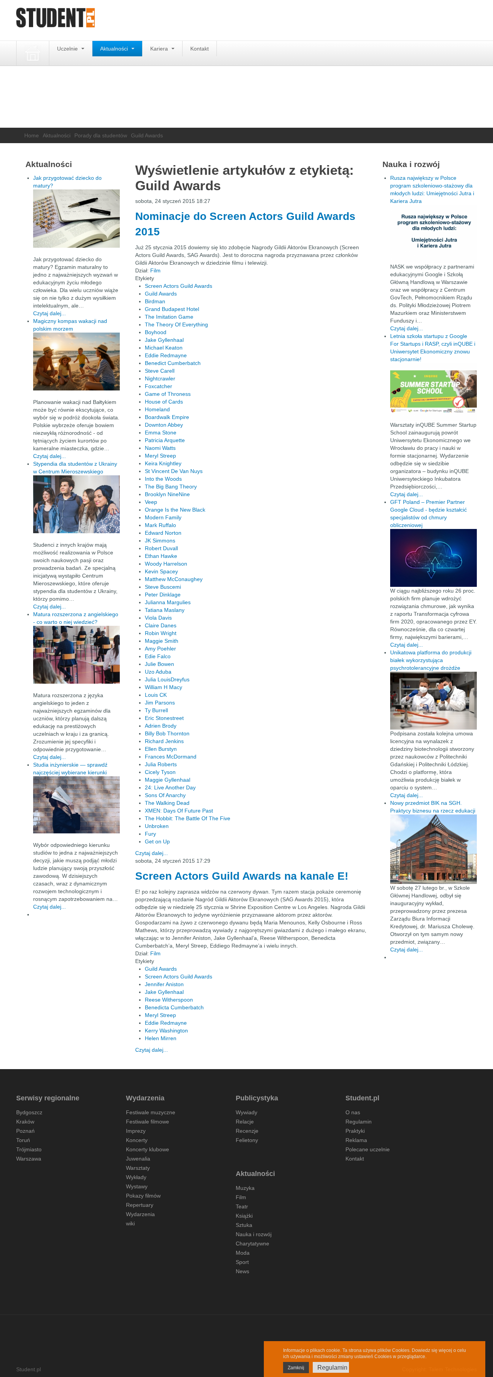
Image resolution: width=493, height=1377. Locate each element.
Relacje (245, 1121)
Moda (243, 1253)
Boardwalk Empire (167, 417)
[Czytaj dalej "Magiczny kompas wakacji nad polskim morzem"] (76, 361)
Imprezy (136, 1131)
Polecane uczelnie (367, 1149)
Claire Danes (160, 625)
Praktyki (355, 1131)
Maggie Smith (161, 641)
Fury (150, 834)
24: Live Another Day (170, 787)
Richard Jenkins (164, 741)
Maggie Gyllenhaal (167, 780)
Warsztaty (138, 1168)
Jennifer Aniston (164, 984)
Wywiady (246, 1112)
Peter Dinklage (163, 594)
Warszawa (28, 1159)
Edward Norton (163, 533)
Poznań (25, 1131)
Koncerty (137, 1140)
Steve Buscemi (163, 587)
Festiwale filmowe (147, 1121)
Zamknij (296, 1367)
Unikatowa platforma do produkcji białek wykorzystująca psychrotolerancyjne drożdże (430, 660)
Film (155, 270)
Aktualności (114, 49)
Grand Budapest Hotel (172, 309)
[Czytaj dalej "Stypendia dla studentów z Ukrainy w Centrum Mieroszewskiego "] (76, 504)
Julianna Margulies (168, 602)
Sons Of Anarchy (165, 795)
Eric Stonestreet (164, 718)
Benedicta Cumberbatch (174, 1007)
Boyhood (155, 332)
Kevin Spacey (161, 571)
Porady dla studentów (100, 135)
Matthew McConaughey (174, 579)
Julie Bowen (159, 664)
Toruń (23, 1140)
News (242, 1271)
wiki (130, 1223)
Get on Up (157, 841)
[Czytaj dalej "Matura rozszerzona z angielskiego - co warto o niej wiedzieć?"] (76, 655)
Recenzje (247, 1131)
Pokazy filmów (143, 1196)
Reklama (356, 1140)
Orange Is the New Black (175, 510)
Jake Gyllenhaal (164, 340)
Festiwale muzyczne (150, 1112)
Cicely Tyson (160, 772)
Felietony (247, 1140)
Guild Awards (161, 294)
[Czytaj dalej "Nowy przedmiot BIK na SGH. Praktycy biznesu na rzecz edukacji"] (433, 849)
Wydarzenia (140, 1214)
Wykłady (136, 1177)
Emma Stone (160, 432)
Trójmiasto (29, 1149)
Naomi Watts (160, 448)
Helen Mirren (160, 1038)
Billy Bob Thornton (167, 733)
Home (31, 135)
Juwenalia (138, 1159)
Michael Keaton (164, 348)
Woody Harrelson (166, 564)
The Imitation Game (169, 317)
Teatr (242, 1206)
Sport (242, 1262)
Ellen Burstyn (161, 749)
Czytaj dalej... (151, 853)
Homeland (157, 409)
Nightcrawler (160, 378)
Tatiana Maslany (164, 610)
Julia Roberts (161, 764)
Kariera (159, 49)
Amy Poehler (160, 648)
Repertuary (139, 1205)
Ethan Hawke (161, 556)
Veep (151, 502)
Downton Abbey (164, 425)
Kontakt (199, 49)
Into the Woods (163, 479)
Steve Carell (159, 371)
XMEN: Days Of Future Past (179, 811)
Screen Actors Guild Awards (178, 286)
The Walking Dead (167, 803)
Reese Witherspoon (169, 1000)
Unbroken (157, 826)
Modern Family (163, 517)
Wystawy (137, 1186)
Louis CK (156, 695)
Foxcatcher (158, 386)
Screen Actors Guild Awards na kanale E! (241, 876)
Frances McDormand (170, 757)
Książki (244, 1216)
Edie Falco (158, 656)
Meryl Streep (160, 456)
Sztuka (244, 1225)
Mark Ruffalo (160, 525)
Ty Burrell (156, 710)
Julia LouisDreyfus (167, 679)
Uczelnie (68, 49)
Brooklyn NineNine (167, 494)
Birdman (155, 301)
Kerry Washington (166, 1030)
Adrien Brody (160, 726)
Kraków (25, 1121)
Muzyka (245, 1188)
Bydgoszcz (29, 1112)
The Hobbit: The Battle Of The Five (187, 818)
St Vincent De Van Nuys (174, 471)
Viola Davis (158, 618)
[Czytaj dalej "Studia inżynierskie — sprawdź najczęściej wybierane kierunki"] (76, 804)
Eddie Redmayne (166, 355)
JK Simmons (160, 540)
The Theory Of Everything (176, 324)
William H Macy (163, 687)
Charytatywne (252, 1243)
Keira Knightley (163, 463)
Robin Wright (160, 633)
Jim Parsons (160, 702)
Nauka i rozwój (254, 1234)
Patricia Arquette (165, 440)
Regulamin (358, 1121)
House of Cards (164, 402)
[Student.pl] (55, 20)
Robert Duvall (161, 548)
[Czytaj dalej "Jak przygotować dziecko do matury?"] (76, 218)
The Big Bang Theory (171, 486)
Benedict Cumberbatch (173, 363)
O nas (352, 1112)
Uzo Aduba (158, 672)
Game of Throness (168, 394)
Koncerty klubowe (147, 1149)
